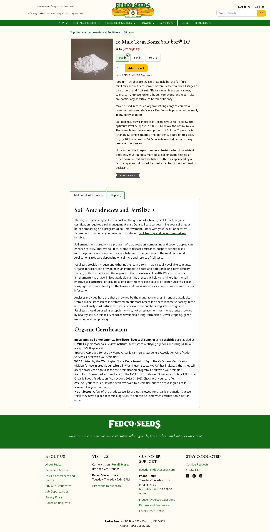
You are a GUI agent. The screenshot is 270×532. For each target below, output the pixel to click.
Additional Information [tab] (88, 195)
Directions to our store (107, 486)
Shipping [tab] (115, 195)
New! (62, 22)
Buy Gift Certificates (58, 486)
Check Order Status (151, 511)
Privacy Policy (53, 497)
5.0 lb (137, 57)
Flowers (146, 22)
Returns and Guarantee (154, 505)
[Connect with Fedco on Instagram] (194, 476)
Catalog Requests (197, 464)
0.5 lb (122, 57)
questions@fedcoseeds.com (157, 469)
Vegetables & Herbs (85, 22)
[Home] (133, 10)
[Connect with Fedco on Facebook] (187, 476)
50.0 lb (153, 57)
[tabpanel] (135, 303)
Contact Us (193, 470)
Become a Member (57, 470)
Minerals (129, 32)
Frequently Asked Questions (157, 499)
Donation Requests (57, 503)
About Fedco (53, 464)
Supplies (165, 22)
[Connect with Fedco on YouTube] (200, 476)
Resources (201, 22)
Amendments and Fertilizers (102, 32)
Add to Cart (136, 68)
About (186, 22)
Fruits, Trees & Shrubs (118, 22)
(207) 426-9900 (148, 489)
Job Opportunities (56, 491)
